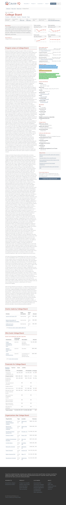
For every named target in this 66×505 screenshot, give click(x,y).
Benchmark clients (23, 486)
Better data (50, 484)
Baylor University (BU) (10, 454)
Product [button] (33, 3)
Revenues (7, 367)
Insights (49, 483)
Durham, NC (24, 450)
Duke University (9, 450)
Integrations (50, 487)
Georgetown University (11, 458)
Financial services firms (39, 486)
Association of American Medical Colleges (10, 423)
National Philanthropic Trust (8, 350)
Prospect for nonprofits (24, 483)
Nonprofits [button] (26, 3)
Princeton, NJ (24, 431)
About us (50, 489)
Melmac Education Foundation (47, 59)
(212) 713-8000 (43, 96)
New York (13, 8)
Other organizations (38, 492)
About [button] (46, 3)
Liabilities (24, 367)
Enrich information (23, 487)
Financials (24, 17)
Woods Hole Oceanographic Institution (9, 428)
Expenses (13, 367)
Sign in (58, 3)
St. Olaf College (9, 443)
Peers (28, 17)
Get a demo (53, 3)
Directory (8, 8)
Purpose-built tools (52, 486)
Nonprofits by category (10, 483)
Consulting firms (37, 490)
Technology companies (39, 484)
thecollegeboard (44, 99)
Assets (18, 367)
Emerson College (9, 435)
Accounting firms (37, 483)
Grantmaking (13, 17)
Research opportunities (24, 484)
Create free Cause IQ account (50, 178)
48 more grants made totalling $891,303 (17, 327)
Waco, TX (24, 454)
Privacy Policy (18, 497)
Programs (7, 17)
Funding (19, 17)
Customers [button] (40, 3)
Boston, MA (24, 435)
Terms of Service (9, 497)
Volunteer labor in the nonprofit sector (48, 158)
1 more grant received (13, 358)
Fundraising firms (37, 489)
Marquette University (10, 446)
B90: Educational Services (54, 20)
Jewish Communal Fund (45, 50)
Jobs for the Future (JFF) (11, 316)
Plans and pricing (23, 489)
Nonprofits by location (10, 484)
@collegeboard (43, 102)
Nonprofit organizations (39, 487)
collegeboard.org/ (44, 94)
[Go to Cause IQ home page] (13, 3)
